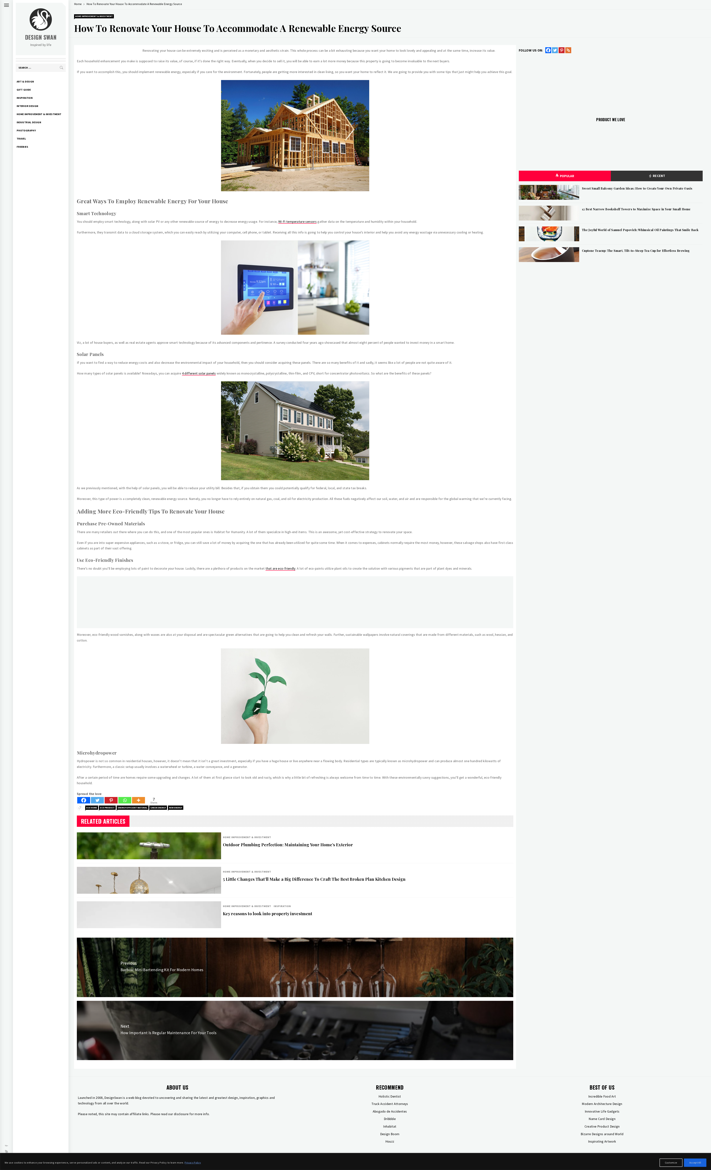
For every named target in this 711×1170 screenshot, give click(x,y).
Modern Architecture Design (602, 1104)
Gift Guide (24, 89)
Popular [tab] (567, 176)
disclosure (181, 1114)
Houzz (389, 1141)
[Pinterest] (111, 800)
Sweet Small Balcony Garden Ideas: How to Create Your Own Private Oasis (637, 188)
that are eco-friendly (280, 568)
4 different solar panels (199, 373)
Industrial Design (29, 122)
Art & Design (25, 81)
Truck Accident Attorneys (389, 1104)
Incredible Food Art (602, 1096)
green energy (158, 807)
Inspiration (25, 98)
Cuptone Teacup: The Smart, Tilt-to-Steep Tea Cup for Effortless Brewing (636, 251)
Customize (671, 1162)
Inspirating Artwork (602, 1141)
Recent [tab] (658, 176)
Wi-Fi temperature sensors (297, 221)
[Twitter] (97, 800)
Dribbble (390, 1119)
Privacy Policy (193, 1162)
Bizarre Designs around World (602, 1134)
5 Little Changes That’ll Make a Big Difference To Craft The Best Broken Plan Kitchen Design (314, 879)
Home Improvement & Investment (39, 114)
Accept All (695, 1162)
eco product (107, 807)
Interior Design (27, 106)
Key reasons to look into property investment (267, 913)
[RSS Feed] (568, 50)
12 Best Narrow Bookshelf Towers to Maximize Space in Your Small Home (636, 209)
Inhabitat (389, 1126)
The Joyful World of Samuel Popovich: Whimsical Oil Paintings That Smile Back (640, 230)
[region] (355, 1161)
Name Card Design (602, 1119)
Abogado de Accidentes (390, 1111)
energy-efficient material (132, 807)
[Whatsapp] (124, 800)
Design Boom (390, 1134)
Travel (21, 138)
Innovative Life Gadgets (602, 1111)
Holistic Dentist (389, 1096)
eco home (91, 807)
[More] (138, 800)
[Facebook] (83, 800)
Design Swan (41, 37)
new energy (175, 807)
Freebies (22, 146)
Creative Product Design (602, 1126)
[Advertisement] (188, 602)
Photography (26, 130)
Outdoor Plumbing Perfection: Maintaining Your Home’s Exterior (288, 844)
